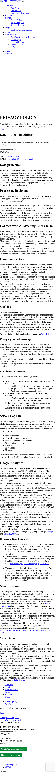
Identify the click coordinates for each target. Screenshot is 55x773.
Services (8, 18)
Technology (16, 39)
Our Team (15, 8)
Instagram (25, 630)
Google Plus (14, 630)
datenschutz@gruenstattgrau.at (20, 159)
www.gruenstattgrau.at (9, 717)
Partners (8, 32)
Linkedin (34, 630)
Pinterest (42, 630)
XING (2, 633)
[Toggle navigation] (23, 1)
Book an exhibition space (21, 30)
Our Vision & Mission (20, 13)
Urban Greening (12, 35)
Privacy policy (11, 701)
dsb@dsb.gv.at (18, 680)
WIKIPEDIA (47, 334)
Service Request (17, 25)
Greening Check (18, 44)
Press (7, 697)
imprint (3, 129)
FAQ (13, 47)
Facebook (4, 630)
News (7, 692)
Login (7, 51)
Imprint (3, 713)
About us (9, 6)
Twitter (50, 630)
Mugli (7, 27)
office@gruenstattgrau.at (10, 720)
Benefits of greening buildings (23, 37)
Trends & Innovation (19, 20)
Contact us (9, 15)
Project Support (17, 22)
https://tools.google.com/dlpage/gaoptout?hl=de (29, 563)
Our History (16, 10)
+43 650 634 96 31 (12, 157)
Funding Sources (18, 42)
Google (50, 531)
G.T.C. (8, 704)
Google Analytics (11, 534)
